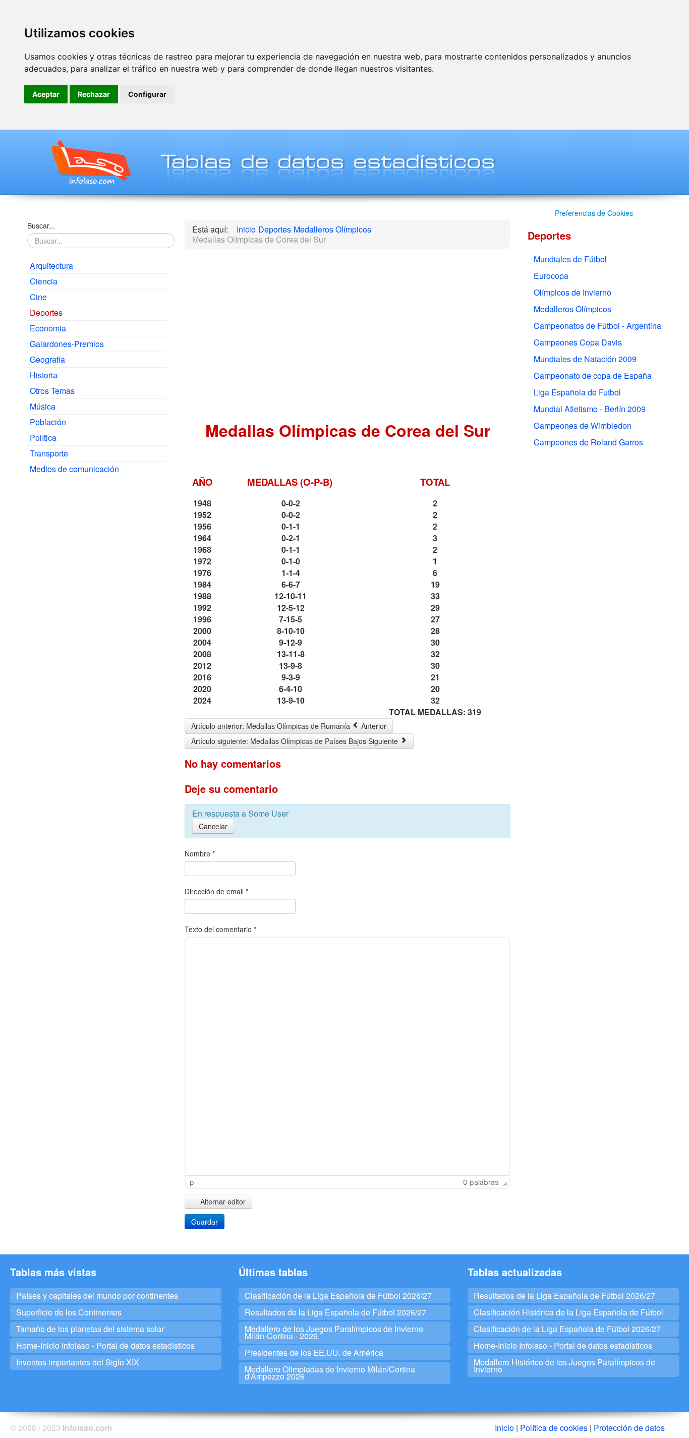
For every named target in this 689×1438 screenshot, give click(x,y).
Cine (38, 297)
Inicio (504, 1427)
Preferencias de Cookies (594, 213)
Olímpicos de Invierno (572, 292)
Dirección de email (216, 891)
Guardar (204, 1222)
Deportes (46, 312)
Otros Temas (52, 390)
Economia (48, 328)
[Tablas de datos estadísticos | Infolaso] (90, 162)
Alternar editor (222, 1201)
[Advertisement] (97, 638)
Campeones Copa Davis (578, 342)
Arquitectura (51, 265)
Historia (44, 375)
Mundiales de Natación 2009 (585, 359)
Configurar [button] (147, 94)
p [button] (192, 1182)
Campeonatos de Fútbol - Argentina (597, 325)
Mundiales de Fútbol (570, 259)
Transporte (49, 453)
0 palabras (480, 1182)
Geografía (47, 359)
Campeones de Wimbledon (582, 425)
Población (48, 422)
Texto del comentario (220, 929)
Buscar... (41, 225)
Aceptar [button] (46, 94)
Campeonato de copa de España (593, 375)
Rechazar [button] (94, 94)
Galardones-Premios (67, 344)
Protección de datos (629, 1427)
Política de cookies (554, 1427)
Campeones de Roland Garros (588, 442)
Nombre (200, 853)
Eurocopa (551, 275)
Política (43, 437)
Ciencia (44, 281)
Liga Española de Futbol (577, 392)
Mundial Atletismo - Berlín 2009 (590, 409)
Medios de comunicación (74, 469)
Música (42, 406)
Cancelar (213, 826)
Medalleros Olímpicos (572, 309)
